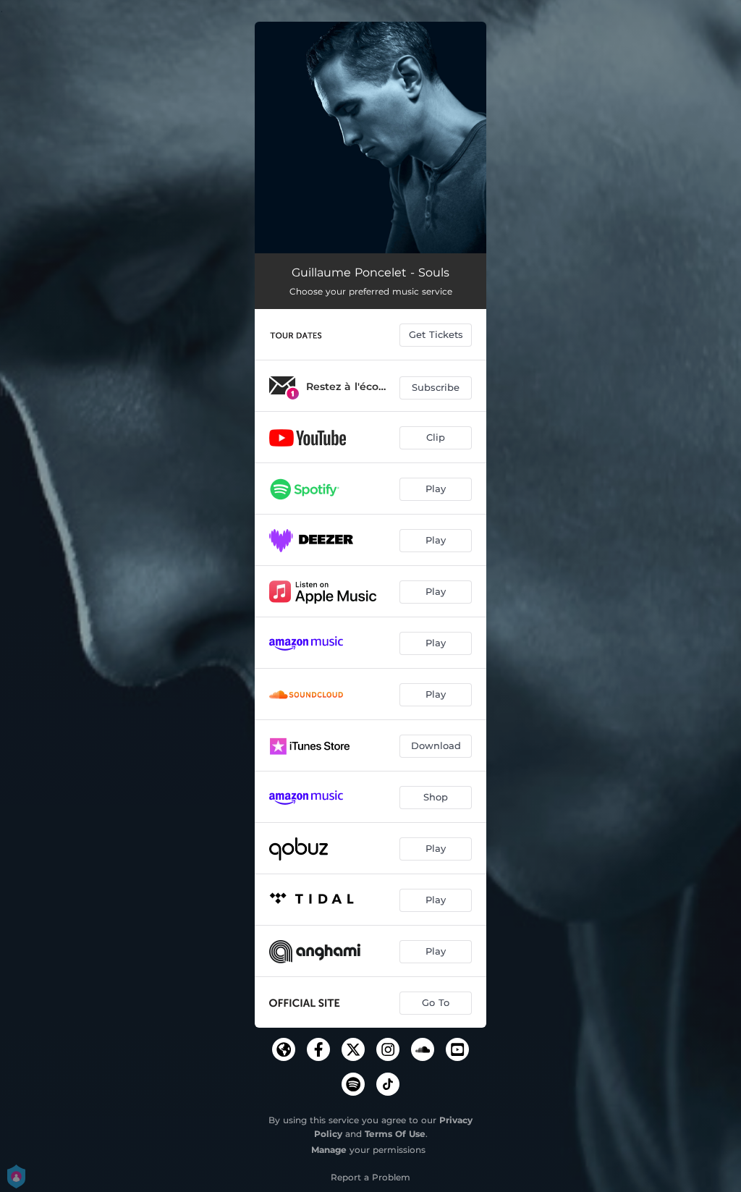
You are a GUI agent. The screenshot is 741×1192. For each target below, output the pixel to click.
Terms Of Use (395, 1133)
